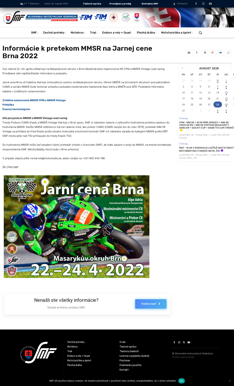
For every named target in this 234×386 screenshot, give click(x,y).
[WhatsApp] (228, 52)
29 (226, 104)
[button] (200, 33)
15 (226, 92)
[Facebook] (196, 4)
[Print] (188, 52)
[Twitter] (204, 52)
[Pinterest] (212, 52)
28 (217, 104)
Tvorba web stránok (183, 357)
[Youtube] (210, 4)
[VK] (220, 52)
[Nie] (229, 381)
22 (226, 98)
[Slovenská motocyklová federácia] (41, 17)
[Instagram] (203, 4)
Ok (181, 380)
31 (217, 80)
